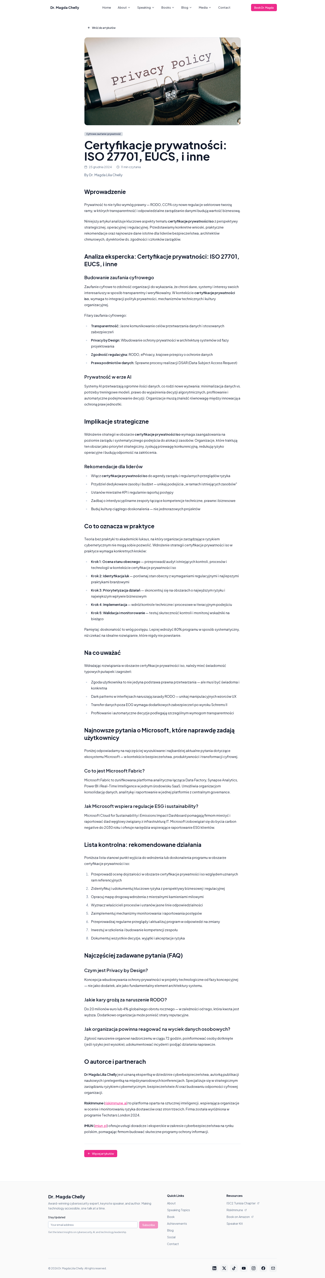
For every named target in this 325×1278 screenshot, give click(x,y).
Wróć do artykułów (104, 27)
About (122, 7)
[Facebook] (263, 1268)
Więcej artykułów (103, 1153)
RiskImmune (234, 1210)
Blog (184, 7)
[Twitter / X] (224, 1268)
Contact (224, 7)
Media (203, 7)
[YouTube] (244, 1268)
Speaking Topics (178, 1210)
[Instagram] (253, 1268)
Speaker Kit (234, 1223)
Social (171, 1237)
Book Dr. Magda (264, 7)
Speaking (144, 7)
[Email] (273, 1268)
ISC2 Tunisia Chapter (241, 1203)
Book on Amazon (238, 1217)
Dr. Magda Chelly (64, 7)
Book (171, 1217)
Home (106, 7)
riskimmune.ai (116, 1103)
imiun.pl (101, 1125)
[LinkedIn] (214, 1268)
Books (166, 7)
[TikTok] (234, 1268)
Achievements (177, 1223)
